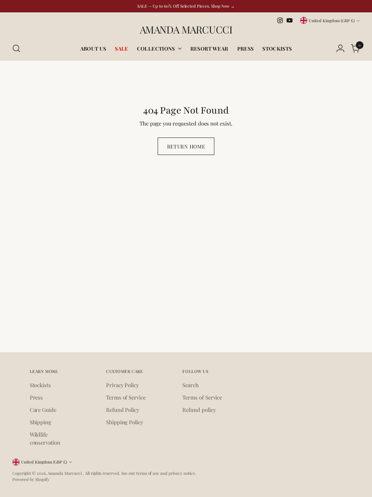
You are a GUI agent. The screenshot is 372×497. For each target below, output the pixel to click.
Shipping (40, 422)
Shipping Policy (124, 422)
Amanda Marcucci (65, 473)
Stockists (40, 385)
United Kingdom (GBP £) (332, 20)
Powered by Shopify (30, 479)
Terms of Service (126, 397)
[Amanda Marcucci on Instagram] (280, 20)
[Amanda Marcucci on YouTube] (289, 20)
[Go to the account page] (340, 48)
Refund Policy (122, 409)
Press (36, 397)
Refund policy (198, 409)
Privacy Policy (122, 385)
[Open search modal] (16, 48)
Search (190, 385)
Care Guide (43, 409)
